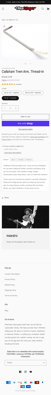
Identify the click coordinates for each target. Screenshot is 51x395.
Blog (6, 310)
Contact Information (12, 274)
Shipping (4, 80)
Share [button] (7, 197)
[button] (3, 8)
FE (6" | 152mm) (10, 98)
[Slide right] (30, 64)
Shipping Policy (10, 290)
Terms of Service (11, 295)
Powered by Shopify (30, 391)
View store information (12, 152)
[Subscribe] (43, 363)
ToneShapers (23, 391)
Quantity (5, 103)
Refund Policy (10, 285)
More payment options (26, 129)
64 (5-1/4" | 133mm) (11, 92)
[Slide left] (20, 64)
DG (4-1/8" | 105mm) (33, 92)
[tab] (6, 159)
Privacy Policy (10, 279)
